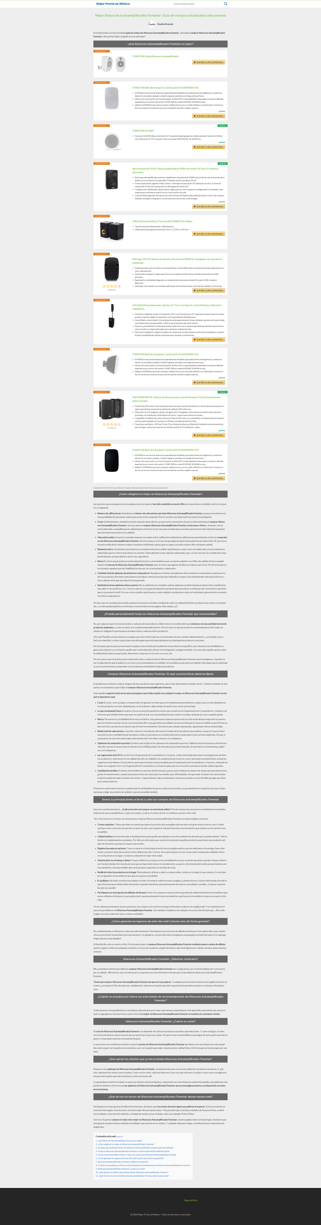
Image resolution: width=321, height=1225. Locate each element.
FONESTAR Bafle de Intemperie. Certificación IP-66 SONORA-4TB (165, 354)
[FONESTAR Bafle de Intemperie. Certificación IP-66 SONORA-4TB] (111, 365)
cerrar (119, 1137)
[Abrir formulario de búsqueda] (226, 4)
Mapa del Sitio (190, 1200)
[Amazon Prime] (221, 111)
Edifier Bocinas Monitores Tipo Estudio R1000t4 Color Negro (162, 221)
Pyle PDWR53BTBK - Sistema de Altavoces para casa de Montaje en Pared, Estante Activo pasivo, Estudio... (176, 399)
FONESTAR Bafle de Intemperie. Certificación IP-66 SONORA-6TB (165, 87)
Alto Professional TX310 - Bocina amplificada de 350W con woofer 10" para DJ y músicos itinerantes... (175, 170)
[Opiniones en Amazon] (111, 286)
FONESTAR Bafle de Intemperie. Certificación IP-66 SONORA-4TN (165, 450)
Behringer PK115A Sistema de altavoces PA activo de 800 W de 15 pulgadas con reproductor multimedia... (177, 261)
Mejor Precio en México (113, 4)
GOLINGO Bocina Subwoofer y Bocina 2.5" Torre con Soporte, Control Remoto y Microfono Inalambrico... (177, 307)
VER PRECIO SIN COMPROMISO (210, 62)
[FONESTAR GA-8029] (111, 141)
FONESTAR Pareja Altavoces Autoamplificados (155, 56)
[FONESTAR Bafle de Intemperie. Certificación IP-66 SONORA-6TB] (111, 98)
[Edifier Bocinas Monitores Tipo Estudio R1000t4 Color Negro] (111, 232)
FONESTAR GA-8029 (142, 130)
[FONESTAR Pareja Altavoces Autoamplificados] (111, 63)
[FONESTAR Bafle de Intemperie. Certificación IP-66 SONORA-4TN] (111, 460)
